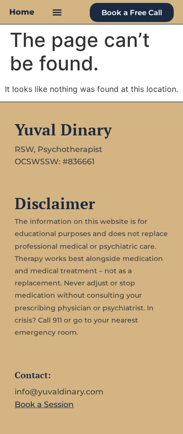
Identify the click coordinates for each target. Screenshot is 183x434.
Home (21, 12)
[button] (57, 12)
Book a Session (44, 404)
